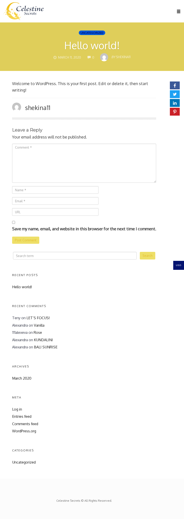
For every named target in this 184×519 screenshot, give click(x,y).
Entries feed (21, 416)
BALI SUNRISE (45, 347)
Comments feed (25, 423)
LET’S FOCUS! (38, 317)
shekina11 (37, 107)
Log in (17, 409)
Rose (38, 332)
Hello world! (92, 45)
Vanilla (39, 325)
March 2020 (21, 378)
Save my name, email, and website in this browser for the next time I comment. (84, 228)
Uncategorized (92, 33)
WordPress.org (24, 431)
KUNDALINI (43, 339)
